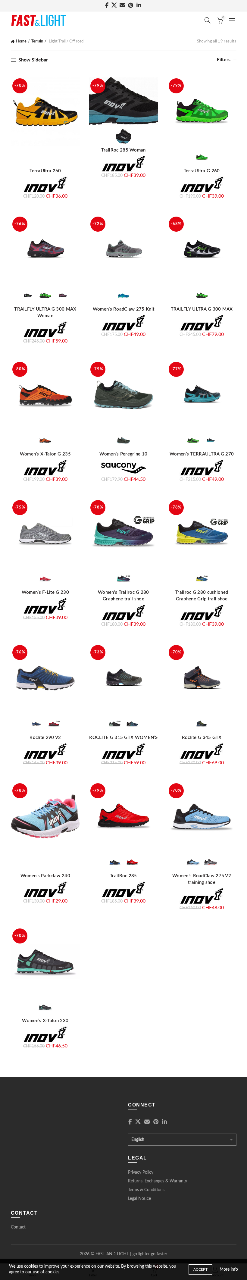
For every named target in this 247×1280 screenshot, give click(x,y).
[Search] (207, 20)
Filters (223, 59)
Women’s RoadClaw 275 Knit (124, 309)
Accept (200, 1269)
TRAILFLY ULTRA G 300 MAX (202, 309)
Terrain (37, 41)
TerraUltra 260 (45, 171)
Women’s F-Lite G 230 (45, 592)
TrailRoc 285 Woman (123, 150)
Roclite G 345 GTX (202, 737)
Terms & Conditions (146, 1190)
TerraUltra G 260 (202, 171)
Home (21, 41)
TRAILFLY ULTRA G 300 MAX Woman (45, 312)
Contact (18, 1227)
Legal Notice (139, 1199)
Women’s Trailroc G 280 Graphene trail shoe (123, 595)
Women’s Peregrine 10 (123, 454)
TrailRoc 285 (123, 876)
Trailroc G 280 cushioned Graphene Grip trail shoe (201, 595)
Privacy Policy (140, 1172)
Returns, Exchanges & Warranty (157, 1181)
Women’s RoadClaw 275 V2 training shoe (201, 879)
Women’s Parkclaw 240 (45, 876)
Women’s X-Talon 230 (45, 1021)
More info (229, 1269)
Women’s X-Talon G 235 (45, 454)
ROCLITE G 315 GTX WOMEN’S (123, 737)
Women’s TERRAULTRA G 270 (202, 454)
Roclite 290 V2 (45, 737)
